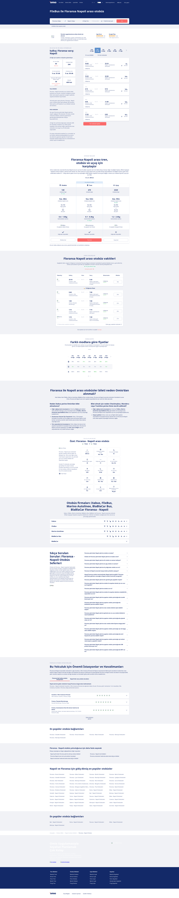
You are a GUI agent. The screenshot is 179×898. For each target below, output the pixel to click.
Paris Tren (53, 879)
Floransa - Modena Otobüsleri (58, 790)
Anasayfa (52, 833)
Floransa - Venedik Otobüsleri (57, 734)
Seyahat (112, 871)
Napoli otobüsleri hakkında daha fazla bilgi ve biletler (64, 758)
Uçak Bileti (75, 2)
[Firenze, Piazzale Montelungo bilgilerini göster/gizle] (126, 702)
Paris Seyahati (113, 879)
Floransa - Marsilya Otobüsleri (58, 737)
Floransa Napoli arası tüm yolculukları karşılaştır (63, 756)
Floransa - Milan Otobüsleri (97, 734)
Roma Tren (53, 876)
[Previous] (68, 356)
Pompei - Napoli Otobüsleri (57, 802)
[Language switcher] (100, 2)
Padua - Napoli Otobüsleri (76, 805)
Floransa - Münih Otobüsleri (97, 774)
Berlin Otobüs (74, 881)
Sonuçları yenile (88, 269)
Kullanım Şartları (76, 893)
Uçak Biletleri (93, 871)
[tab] (89, 55)
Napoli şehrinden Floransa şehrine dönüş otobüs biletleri (65, 754)
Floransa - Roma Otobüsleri (77, 734)
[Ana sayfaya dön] (54, 2)
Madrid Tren (53, 874)
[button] (86, 21)
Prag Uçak (93, 883)
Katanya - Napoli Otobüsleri (77, 793)
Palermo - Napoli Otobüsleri (57, 796)
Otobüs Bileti (68, 2)
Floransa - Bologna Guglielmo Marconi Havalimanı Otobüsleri (86, 787)
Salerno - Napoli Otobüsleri (77, 802)
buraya (99, 329)
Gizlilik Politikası (87, 893)
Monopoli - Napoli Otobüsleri (97, 802)
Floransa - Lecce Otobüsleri (116, 780)
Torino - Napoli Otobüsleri (76, 796)
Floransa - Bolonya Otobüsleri (117, 734)
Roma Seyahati (114, 876)
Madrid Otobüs (74, 874)
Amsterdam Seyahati (115, 881)
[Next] (126, 50)
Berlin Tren (53, 881)
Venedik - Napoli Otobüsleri (57, 793)
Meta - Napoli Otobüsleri (115, 796)
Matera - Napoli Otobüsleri (77, 799)
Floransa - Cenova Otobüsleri (57, 787)
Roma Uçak (93, 876)
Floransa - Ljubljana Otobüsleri (117, 777)
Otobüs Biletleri (74, 871)
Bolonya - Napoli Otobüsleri (116, 793)
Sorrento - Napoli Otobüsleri (116, 805)
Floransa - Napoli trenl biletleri (98, 754)
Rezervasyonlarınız (110, 2)
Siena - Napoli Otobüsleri (96, 805)
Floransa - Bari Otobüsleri (56, 780)
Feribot (81, 2)
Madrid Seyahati (114, 874)
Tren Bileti (61, 2)
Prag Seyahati (113, 883)
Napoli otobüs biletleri (71, 833)
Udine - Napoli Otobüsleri (116, 802)
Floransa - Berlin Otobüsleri (116, 774)
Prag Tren (53, 883)
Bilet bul (56, 65)
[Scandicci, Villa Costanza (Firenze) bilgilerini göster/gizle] (126, 695)
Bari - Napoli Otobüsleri (96, 793)
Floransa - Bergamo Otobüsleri (98, 784)
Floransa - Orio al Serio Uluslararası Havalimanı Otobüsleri (85, 784)
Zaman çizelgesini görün (56, 84)
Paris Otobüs (73, 879)
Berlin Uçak (93, 881)
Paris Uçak (93, 879)
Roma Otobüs (74, 876)
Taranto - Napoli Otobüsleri (57, 799)
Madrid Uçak (93, 874)
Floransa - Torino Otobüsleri (57, 784)
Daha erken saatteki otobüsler (66, 324)
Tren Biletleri (53, 871)
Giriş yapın (126, 2)
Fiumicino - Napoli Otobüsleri (97, 799)
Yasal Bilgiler (66, 893)
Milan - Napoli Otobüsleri (116, 790)
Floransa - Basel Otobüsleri (116, 787)
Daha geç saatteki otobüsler (113, 324)
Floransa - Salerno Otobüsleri (77, 790)
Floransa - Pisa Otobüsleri (96, 787)
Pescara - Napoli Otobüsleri (97, 796)
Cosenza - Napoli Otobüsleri (116, 799)
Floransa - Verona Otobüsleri (117, 784)
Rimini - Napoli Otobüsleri (56, 805)
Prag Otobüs (73, 883)
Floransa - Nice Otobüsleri (96, 780)
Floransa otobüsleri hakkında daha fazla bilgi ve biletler (104, 756)
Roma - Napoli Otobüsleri (96, 790)
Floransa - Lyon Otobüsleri (77, 777)
